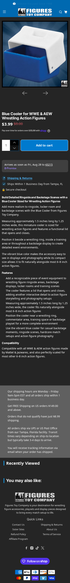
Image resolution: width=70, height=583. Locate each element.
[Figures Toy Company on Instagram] (32, 548)
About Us (51, 529)
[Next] (45, 93)
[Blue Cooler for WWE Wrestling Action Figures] (35, 54)
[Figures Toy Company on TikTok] (37, 548)
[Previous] (24, 93)
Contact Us (18, 524)
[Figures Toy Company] (35, 12)
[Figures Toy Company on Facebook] (26, 548)
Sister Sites (18, 529)
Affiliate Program (18, 539)
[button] (28, 97)
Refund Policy (18, 534)
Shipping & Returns (19, 178)
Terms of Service (52, 534)
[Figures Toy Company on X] (43, 548)
